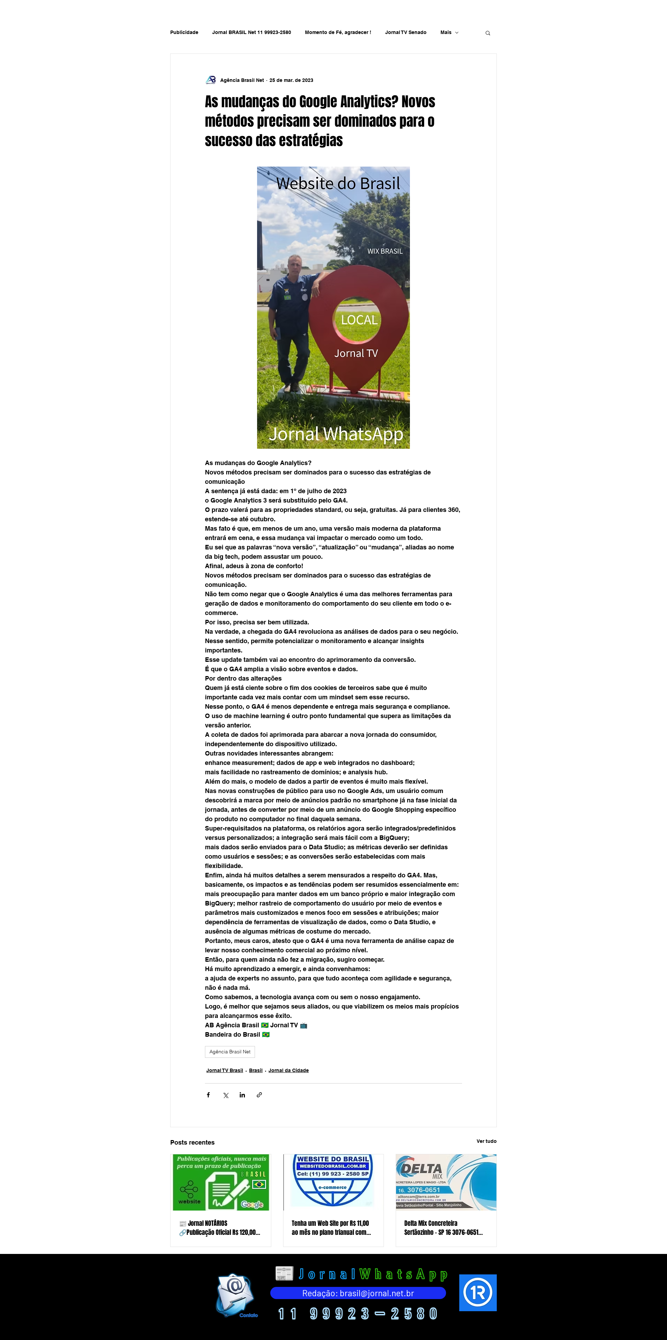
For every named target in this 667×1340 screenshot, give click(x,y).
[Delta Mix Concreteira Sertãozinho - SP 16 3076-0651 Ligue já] (446, 1182)
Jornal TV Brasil (224, 1070)
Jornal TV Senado (406, 32)
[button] (488, 32)
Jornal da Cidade (289, 1070)
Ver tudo (487, 1141)
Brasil (256, 1070)
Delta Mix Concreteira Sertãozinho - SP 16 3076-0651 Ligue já (441, 1228)
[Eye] (236, 1295)
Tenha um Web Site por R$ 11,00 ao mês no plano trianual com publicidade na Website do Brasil (332, 1228)
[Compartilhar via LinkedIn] (242, 1095)
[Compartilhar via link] (259, 1095)
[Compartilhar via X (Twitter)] (225, 1095)
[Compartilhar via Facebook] (208, 1095)
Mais (446, 32)
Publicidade (184, 32)
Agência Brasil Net (229, 1051)
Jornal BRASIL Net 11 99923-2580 (251, 32)
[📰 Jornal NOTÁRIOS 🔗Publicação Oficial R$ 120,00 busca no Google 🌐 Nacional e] (221, 1182)
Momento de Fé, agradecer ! (338, 32)
